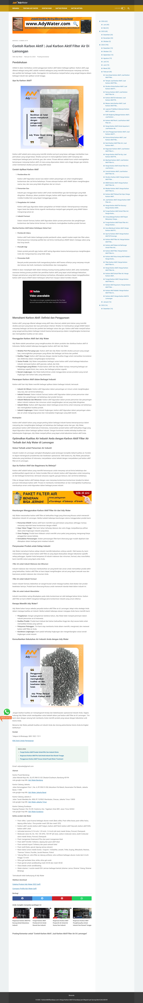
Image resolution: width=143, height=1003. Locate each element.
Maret (106, 68)
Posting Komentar (43, 57)
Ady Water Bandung (35, 780)
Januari (107, 302)
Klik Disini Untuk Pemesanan (23, 741)
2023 (104, 305)
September (108, 55)
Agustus (107, 58)
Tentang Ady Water (30, 8)
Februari (107, 72)
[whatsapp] (82, 898)
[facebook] (22, 898)
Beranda (15, 8)
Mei (106, 28)
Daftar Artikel (77, 8)
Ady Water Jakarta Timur (37, 802)
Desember (108, 35)
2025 (104, 31)
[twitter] (42, 898)
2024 (104, 45)
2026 (104, 21)
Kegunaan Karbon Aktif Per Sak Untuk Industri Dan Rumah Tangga (42, 756)
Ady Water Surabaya (35, 812)
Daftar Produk (61, 8)
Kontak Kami (47, 8)
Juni (106, 24)
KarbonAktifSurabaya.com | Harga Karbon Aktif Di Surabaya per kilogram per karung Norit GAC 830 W (74, 1000)
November (108, 38)
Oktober (107, 41)
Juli (106, 61)
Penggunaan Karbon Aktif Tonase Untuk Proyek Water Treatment (41, 759)
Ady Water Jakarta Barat (37, 792)
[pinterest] (62, 898)
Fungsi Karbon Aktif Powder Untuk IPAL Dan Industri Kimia (39, 752)
